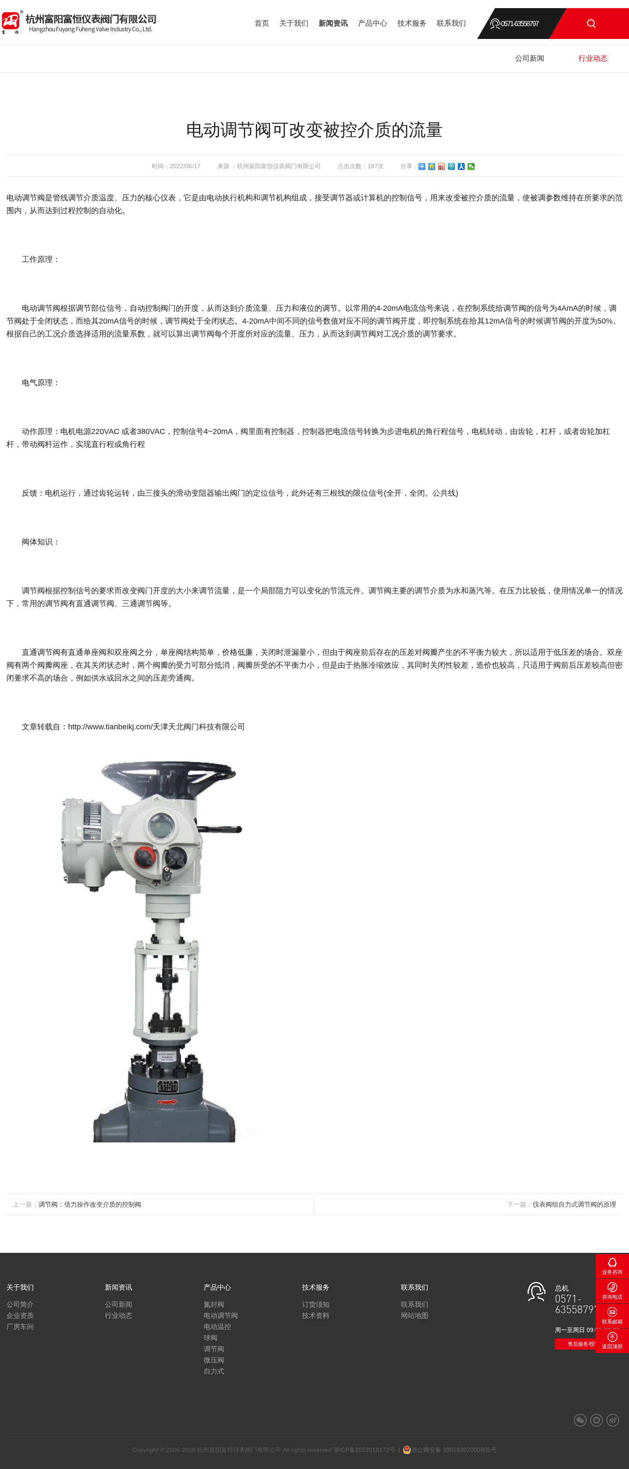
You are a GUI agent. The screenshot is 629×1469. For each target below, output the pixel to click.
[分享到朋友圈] (596, 1420)
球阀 (210, 1337)
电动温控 (217, 1326)
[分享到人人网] (461, 166)
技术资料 (315, 1315)
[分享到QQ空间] (432, 166)
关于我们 (294, 23)
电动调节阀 (221, 1315)
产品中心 (372, 23)
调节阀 (214, 1349)
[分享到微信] (471, 166)
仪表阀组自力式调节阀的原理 (574, 1204)
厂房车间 (20, 1326)
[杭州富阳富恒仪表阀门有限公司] (79, 23)
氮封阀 (214, 1304)
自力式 (214, 1371)
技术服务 (412, 23)
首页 (262, 23)
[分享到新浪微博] (441, 166)
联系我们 (451, 23)
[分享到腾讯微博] (451, 166)
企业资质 (20, 1315)
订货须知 (315, 1304)
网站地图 (414, 1315)
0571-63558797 (519, 23)
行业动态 (593, 58)
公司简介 (20, 1304)
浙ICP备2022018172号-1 (367, 1449)
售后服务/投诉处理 (589, 1344)
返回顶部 (612, 1347)
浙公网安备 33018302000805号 (454, 1449)
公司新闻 (529, 58)
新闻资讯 (333, 23)
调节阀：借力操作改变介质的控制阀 (90, 1204)
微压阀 (214, 1360)
